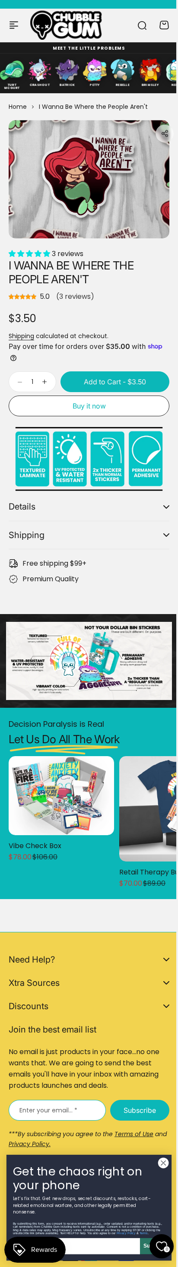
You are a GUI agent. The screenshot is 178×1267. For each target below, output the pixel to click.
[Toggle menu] (13, 25)
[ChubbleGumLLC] (66, 25)
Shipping (21, 336)
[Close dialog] (156, 1163)
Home (18, 106)
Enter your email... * (48, 1110)
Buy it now (89, 406)
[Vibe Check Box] (61, 788)
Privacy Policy (119, 1233)
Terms (137, 1233)
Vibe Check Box (35, 839)
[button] (165, 133)
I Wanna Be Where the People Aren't (71, 272)
